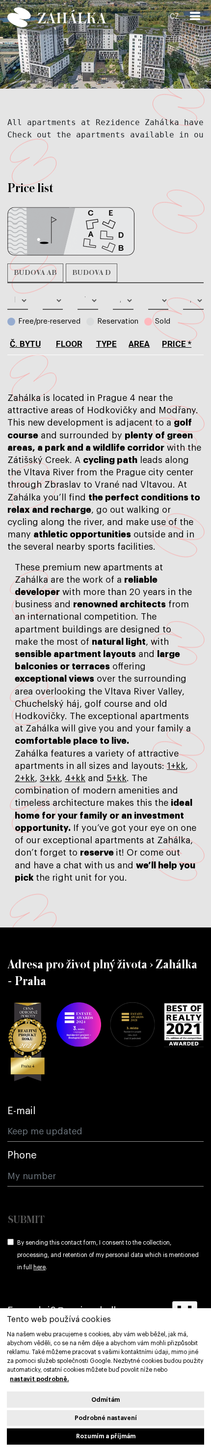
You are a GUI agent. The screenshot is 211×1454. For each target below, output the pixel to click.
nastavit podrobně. (39, 1379)
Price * (176, 344)
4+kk (75, 778)
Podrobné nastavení (106, 1418)
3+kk (50, 778)
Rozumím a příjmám (105, 1436)
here (39, 1267)
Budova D (91, 273)
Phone (22, 1155)
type (106, 344)
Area (139, 344)
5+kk (116, 778)
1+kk (176, 765)
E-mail (21, 1111)
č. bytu (25, 344)
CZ (174, 16)
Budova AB (35, 273)
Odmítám (105, 1400)
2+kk (25, 778)
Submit (26, 1220)
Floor (69, 344)
